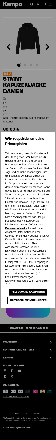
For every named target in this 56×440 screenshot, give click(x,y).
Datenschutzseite (16, 228)
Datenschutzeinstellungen (28, 300)
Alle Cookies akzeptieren (28, 292)
